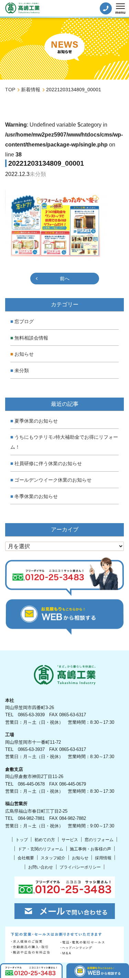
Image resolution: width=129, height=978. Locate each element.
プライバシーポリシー (80, 867)
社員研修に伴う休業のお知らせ (48, 463)
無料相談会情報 (31, 338)
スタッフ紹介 (53, 858)
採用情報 (103, 858)
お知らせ (24, 354)
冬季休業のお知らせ (36, 496)
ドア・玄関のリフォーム (40, 849)
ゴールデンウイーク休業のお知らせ (53, 480)
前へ (64, 278)
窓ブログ (24, 321)
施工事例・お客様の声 (90, 849)
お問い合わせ (40, 867)
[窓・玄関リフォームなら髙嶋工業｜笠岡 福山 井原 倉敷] (22, 8)
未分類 (21, 370)
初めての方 (44, 840)
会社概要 (26, 858)
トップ (21, 840)
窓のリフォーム (99, 840)
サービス (70, 840)
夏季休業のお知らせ (36, 421)
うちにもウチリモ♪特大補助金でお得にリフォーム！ (64, 442)
